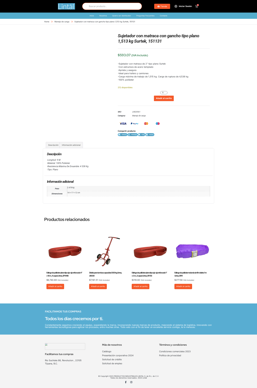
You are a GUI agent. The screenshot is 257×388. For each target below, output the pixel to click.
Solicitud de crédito (112, 359)
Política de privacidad (170, 355)
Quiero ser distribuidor (121, 16)
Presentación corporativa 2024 (117, 355)
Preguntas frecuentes (145, 16)
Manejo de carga (61, 21)
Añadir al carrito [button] (55, 286)
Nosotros (103, 16)
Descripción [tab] (53, 145)
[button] (122, 134)
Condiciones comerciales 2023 (175, 351)
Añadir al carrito (164, 98)
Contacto (163, 16)
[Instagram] (131, 382)
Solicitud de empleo (112, 363)
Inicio (92, 16)
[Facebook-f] (125, 382)
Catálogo (106, 351)
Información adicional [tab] (71, 145)
